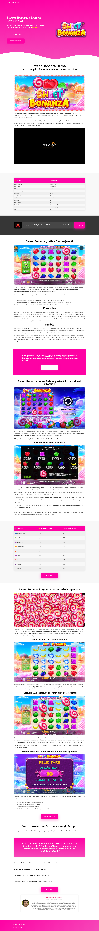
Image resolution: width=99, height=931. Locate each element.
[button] (16, 41)
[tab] (49, 863)
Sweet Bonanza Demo (13, 2)
